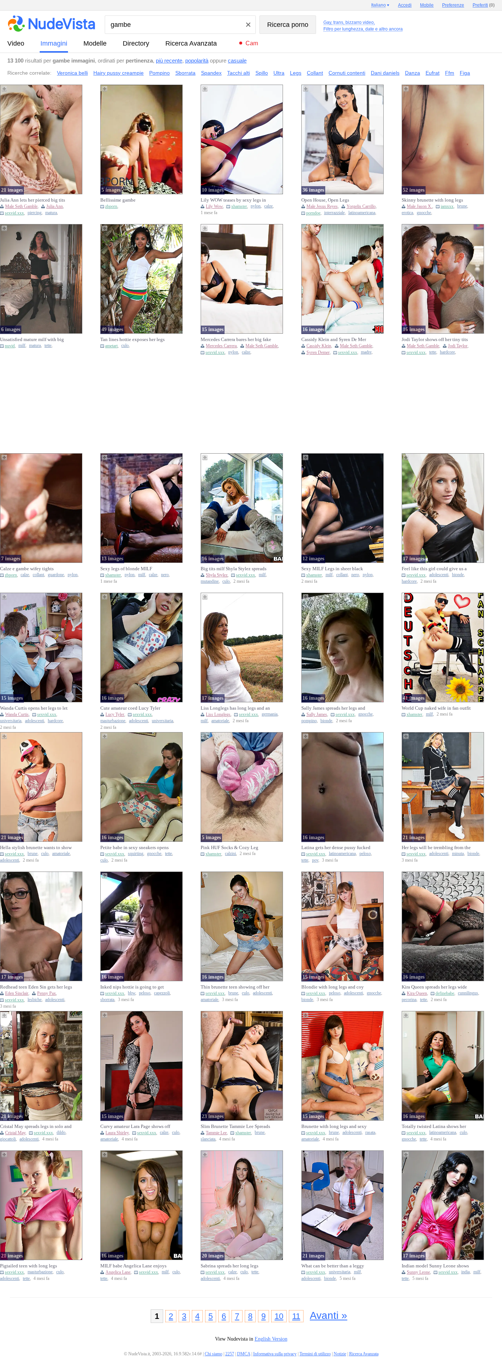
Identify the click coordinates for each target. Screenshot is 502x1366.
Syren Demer (318, 352)
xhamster (239, 206)
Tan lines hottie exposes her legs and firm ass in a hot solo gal (132, 340)
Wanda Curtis (17, 714)
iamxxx (447, 206)
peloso (365, 853)
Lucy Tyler (114, 714)
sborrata (107, 999)
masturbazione (112, 721)
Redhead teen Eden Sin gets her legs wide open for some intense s (36, 987)
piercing (35, 212)
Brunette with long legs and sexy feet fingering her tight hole (334, 1126)
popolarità (196, 60)
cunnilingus (468, 993)
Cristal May (15, 1132)
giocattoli (8, 1139)
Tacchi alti (238, 73)
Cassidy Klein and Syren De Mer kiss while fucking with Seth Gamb (335, 340)
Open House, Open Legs (325, 200)
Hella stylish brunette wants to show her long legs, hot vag (36, 848)
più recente (169, 60)
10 (279, 1316)
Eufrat (433, 73)
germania (269, 714)
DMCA (243, 1353)
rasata (370, 1132)
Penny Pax (46, 993)
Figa (465, 73)
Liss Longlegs (218, 714)
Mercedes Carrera (221, 345)
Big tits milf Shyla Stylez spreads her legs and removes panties (233, 569)
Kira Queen (417, 993)
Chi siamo (213, 1353)
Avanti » (328, 1315)
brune (462, 206)
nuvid (10, 345)
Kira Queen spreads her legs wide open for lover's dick (434, 987)
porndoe (313, 213)
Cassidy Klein (318, 345)
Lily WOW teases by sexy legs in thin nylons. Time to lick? (233, 200)
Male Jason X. (419, 206)
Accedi (405, 5)
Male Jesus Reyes (322, 206)
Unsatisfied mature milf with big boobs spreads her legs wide (32, 340)
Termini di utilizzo (315, 1353)
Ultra (278, 73)
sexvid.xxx (14, 213)
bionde (458, 574)
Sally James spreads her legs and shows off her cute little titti (333, 708)
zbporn (111, 206)
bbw (131, 993)
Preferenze (453, 5)
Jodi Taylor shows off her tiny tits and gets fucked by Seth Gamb (435, 340)
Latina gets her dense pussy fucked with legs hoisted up (335, 848)
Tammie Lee (216, 1132)
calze (268, 206)
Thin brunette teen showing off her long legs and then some (235, 987)
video (15, 43)
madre (366, 352)
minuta (458, 853)
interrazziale (334, 212)
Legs (295, 73)
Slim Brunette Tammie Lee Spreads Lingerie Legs (235, 1126)
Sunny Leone (418, 1272)
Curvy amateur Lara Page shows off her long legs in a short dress (135, 1126)
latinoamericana (361, 212)
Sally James (316, 714)
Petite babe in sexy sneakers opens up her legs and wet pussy (134, 848)
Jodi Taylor (457, 345)
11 (296, 1316)
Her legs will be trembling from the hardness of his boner (436, 848)
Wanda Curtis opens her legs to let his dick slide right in (34, 708)
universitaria (10, 721)
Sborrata (185, 73)
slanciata (208, 1139)
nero (165, 574)
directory (136, 43)
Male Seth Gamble (21, 206)
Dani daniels (385, 73)
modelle (95, 43)
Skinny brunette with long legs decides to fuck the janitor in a (432, 200)
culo (125, 345)
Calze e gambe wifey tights (27, 568)
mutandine (210, 581)
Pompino (159, 73)
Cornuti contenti (347, 73)
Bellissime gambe (118, 200)
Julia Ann (54, 206)
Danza (412, 73)
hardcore (447, 352)
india (465, 1272)
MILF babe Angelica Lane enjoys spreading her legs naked (133, 1266)
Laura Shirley (117, 1132)
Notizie (340, 1353)
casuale (237, 60)
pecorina (409, 999)
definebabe (444, 993)
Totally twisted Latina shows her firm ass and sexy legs (434, 1126)
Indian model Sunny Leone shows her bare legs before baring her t (435, 1266)
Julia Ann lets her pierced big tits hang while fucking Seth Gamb (32, 200)
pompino (309, 721)
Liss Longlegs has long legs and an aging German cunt (235, 708)
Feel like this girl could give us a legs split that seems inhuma (434, 569)
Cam (251, 43)
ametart (111, 345)
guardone (56, 574)
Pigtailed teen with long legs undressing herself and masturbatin (34, 1266)
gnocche (424, 212)
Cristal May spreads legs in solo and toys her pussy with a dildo (36, 1126)
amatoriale (220, 721)
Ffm (449, 73)
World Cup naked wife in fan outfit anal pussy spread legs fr (436, 708)
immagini (53, 43)
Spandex (211, 73)
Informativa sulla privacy (275, 1353)
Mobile (427, 5)
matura (51, 212)
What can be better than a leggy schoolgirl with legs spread (332, 1266)
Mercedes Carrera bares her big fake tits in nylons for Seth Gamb (236, 340)
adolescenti (438, 574)
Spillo (261, 73)
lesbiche (35, 999)
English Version (271, 1339)
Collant (315, 73)
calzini (230, 853)
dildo (61, 1132)
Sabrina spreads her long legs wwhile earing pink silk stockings (234, 1266)
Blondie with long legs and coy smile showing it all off (332, 987)
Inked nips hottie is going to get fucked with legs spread (132, 987)
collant (38, 574)
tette (47, 345)
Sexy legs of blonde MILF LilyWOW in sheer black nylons (132, 569)
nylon (256, 206)
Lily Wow (214, 206)
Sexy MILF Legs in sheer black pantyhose (332, 569)
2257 (229, 1353)
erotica (407, 212)
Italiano (378, 5)
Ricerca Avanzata (191, 43)
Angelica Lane (117, 1272)
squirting (135, 853)
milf (21, 345)
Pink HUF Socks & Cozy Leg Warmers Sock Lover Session (229, 848)
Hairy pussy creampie (118, 73)
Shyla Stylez (216, 575)
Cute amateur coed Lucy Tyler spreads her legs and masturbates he (135, 708)
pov (315, 860)
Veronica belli (72, 73)
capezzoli (162, 993)
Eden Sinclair (16, 993)
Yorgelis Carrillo (361, 206)
